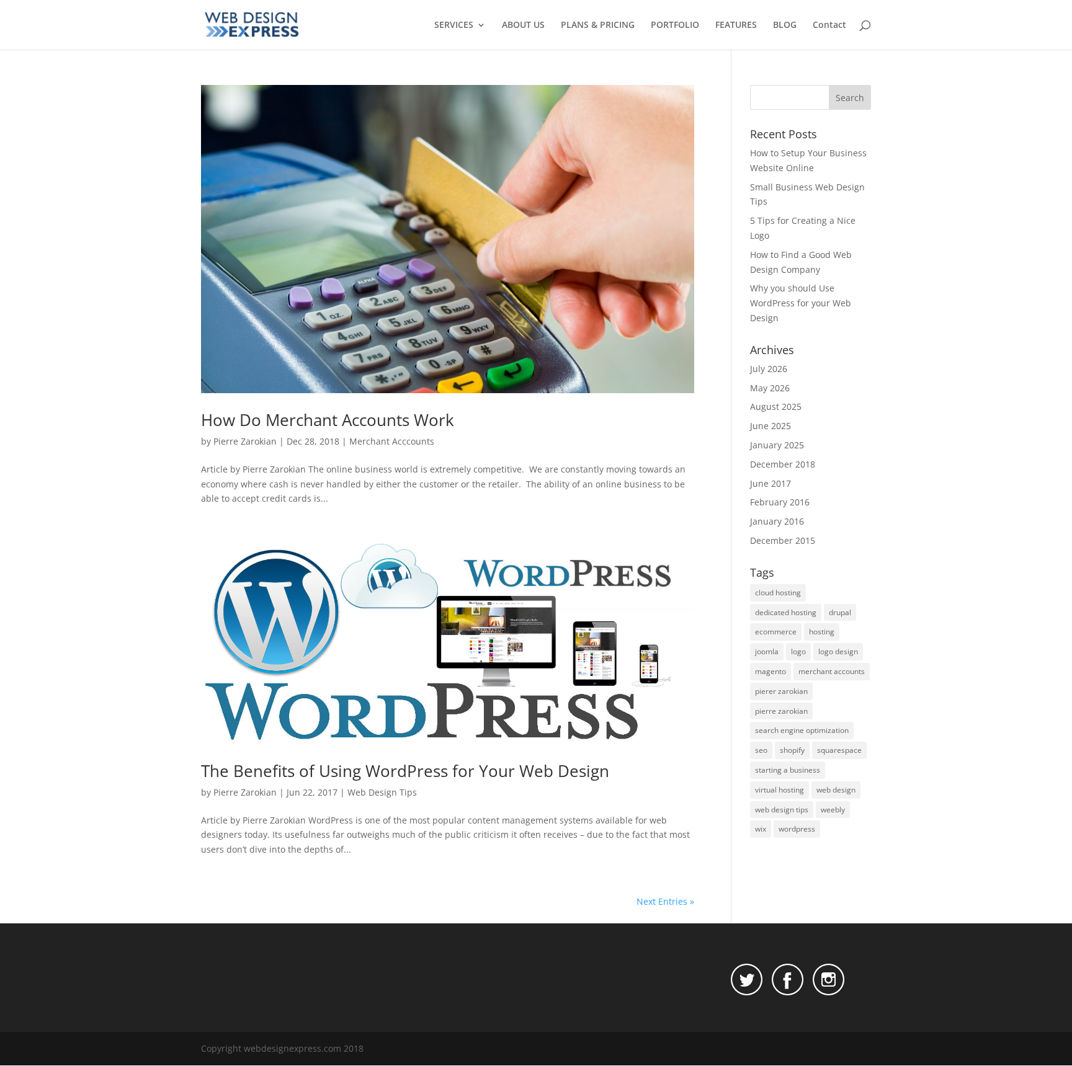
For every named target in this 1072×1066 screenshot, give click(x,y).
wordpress (797, 829)
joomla (767, 651)
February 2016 (780, 502)
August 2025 (776, 406)
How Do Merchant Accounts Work (327, 420)
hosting (821, 631)
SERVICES (453, 25)
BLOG (785, 25)
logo (798, 651)
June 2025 (770, 426)
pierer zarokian (781, 691)
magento (770, 671)
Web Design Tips (382, 792)
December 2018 (782, 464)
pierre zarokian (781, 711)
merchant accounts (831, 671)
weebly (833, 809)
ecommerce (776, 631)
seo (761, 750)
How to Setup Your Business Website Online (808, 160)
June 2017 (770, 483)
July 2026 (768, 369)
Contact (829, 25)
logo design (838, 651)
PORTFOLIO (675, 25)
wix (760, 829)
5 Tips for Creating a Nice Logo (802, 228)
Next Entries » (665, 901)
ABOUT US (523, 25)
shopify (792, 750)
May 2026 (770, 388)
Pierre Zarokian (245, 441)
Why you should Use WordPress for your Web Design (800, 303)
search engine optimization (802, 730)
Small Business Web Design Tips (807, 194)
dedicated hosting (785, 612)
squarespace (839, 750)
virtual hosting (779, 789)
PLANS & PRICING (598, 25)
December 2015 (782, 540)
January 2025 (777, 445)
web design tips (781, 809)
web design (835, 789)
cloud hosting (778, 592)
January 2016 (777, 521)
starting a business (787, 770)
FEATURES (736, 25)
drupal (840, 612)
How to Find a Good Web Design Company (801, 262)
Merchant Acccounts (391, 441)
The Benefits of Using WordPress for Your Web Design (405, 771)
